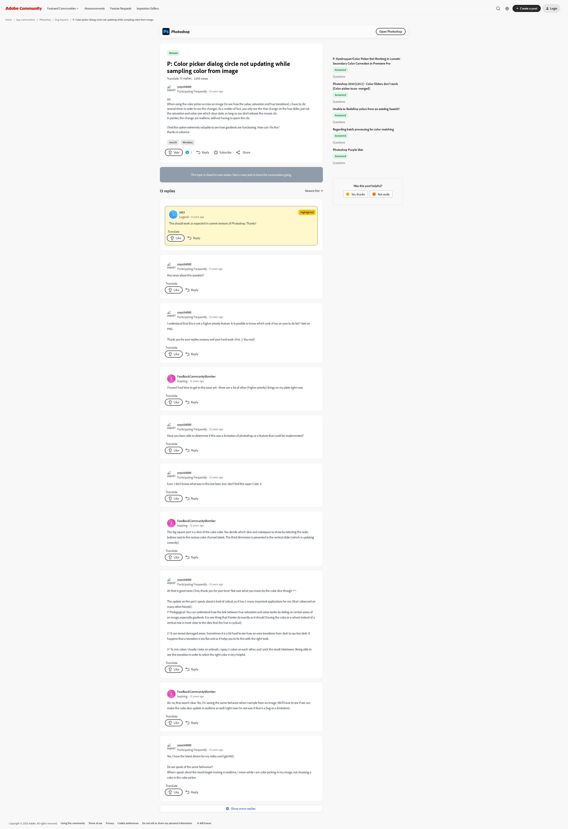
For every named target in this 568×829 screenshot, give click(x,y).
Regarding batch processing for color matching (363, 129)
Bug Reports (62, 19)
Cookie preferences (128, 823)
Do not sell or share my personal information (167, 823)
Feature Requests (120, 8)
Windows (188, 142)
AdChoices (205, 823)
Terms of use (95, 823)
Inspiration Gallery (148, 8)
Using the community (73, 823)
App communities (25, 19)
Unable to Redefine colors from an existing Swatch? (366, 109)
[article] (241, 225)
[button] (527, 8)
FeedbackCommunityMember (196, 376)
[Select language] (507, 8)
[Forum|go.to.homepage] (23, 8)
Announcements (95, 8)
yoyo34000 (184, 87)
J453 (182, 212)
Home (8, 19)
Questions (339, 76)
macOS (173, 142)
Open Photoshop (390, 31)
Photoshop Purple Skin (348, 150)
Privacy (110, 823)
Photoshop (45, 19)
